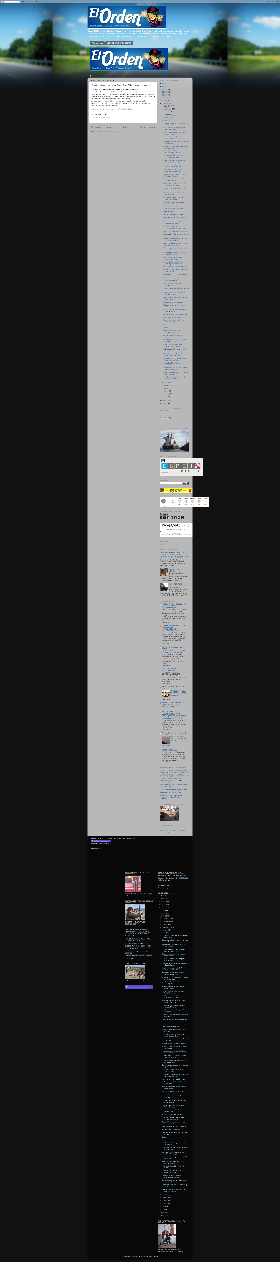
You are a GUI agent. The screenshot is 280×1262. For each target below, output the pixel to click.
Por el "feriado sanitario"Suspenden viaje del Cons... (175, 298)
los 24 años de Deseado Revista (174, 266)
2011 (164, 98)
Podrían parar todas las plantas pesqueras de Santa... (174, 184)
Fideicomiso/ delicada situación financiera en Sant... (174, 258)
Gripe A (166, 325)
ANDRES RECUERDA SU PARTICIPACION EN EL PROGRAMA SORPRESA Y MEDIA (174, 609)
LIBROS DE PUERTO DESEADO (119, 43)
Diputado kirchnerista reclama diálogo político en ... (173, 203)
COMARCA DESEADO (132, 958)
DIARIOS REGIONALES (133, 948)
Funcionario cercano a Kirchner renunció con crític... (174, 222)
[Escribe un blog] (124, 109)
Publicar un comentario (102, 118)
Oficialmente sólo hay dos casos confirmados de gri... (174, 340)
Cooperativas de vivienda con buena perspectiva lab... (176, 289)
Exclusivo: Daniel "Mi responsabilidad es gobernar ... (175, 227)
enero (166, 397)
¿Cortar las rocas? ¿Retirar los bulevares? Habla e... (174, 279)
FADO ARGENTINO (169, 669)
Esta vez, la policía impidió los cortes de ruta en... (173, 321)
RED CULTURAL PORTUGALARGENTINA (171, 712)
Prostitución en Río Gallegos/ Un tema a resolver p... (174, 198)
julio (165, 120)
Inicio (125, 127)
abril (165, 388)
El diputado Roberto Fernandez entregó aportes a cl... (174, 306)
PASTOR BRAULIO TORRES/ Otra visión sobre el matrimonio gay (178, 585)
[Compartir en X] (127, 109)
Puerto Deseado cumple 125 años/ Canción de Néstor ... (175, 239)
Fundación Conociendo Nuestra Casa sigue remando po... (174, 263)
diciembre (167, 106)
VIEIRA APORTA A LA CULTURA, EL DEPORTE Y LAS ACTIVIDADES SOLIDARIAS (137, 933)
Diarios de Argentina (165, 888)
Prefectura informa (169, 211)
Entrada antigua (147, 127)
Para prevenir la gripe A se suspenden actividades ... (173, 345)
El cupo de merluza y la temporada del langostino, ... (175, 147)
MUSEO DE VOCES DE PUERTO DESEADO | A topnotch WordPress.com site (173, 704)
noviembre (168, 109)
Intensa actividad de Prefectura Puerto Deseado (174, 293)
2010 (164, 101)
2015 (164, 86)
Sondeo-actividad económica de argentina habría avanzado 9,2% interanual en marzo (171, 778)
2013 (164, 92)
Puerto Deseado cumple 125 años (175, 231)
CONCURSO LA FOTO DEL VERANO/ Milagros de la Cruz (178, 738)
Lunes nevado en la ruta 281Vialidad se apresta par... (174, 207)
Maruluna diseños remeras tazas (136, 943)
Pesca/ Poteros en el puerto (173, 214)
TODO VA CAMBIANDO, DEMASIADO (170, 752)
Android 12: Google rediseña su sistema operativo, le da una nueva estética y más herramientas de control (174, 772)
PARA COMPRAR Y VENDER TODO (137, 938)
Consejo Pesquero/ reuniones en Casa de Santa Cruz (174, 138)
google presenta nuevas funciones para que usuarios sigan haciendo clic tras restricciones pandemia (173, 790)
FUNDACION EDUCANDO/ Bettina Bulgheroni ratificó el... (175, 359)
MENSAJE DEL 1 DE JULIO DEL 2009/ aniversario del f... (174, 354)
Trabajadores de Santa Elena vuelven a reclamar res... (173, 165)
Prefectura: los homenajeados (173, 302)
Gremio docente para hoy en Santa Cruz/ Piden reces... (175, 378)
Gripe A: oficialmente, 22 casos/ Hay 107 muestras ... (175, 373)
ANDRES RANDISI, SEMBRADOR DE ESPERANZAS (174, 605)
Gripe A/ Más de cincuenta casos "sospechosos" (174, 310)
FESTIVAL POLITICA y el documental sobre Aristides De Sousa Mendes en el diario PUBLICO (174, 716)
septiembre (168, 115)
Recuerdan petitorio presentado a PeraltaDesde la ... (175, 179)
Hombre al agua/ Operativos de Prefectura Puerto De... (174, 161)
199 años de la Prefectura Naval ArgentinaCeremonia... (174, 350)
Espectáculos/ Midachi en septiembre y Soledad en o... (174, 152)
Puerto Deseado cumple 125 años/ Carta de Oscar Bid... (175, 244)
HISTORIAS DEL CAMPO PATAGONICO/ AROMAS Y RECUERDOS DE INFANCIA (171, 631)
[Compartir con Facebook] (129, 109)
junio (166, 382)
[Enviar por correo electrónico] (122, 109)
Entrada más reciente (101, 127)
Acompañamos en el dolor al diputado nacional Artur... (173, 336)
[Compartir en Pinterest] (131, 109)
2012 (164, 95)
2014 (164, 89)
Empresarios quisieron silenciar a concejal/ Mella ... (174, 193)
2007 (164, 403)
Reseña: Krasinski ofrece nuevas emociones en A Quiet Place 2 (171, 796)
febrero (166, 394)
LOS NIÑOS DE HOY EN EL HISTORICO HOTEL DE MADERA (178, 692)
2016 (164, 83)
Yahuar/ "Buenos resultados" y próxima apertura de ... (173, 156)
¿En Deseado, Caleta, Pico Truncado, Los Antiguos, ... (173, 170)
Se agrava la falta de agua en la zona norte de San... (174, 128)
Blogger (155, 1256)
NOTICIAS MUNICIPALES (134, 941)
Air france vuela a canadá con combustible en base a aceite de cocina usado (173, 784)
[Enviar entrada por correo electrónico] (118, 109)
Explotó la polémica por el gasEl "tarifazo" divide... (174, 175)
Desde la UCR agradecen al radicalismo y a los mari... (173, 364)
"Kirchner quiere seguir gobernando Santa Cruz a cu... (175, 249)
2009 (164, 103)
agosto (166, 117)
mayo (166, 385)
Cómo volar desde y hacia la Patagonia (138, 955)
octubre (167, 112)
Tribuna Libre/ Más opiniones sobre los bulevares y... (175, 235)
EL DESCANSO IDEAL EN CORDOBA (138, 946)
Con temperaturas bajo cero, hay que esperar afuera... (174, 253)
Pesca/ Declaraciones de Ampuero (175, 314)
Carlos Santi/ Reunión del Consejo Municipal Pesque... (175, 368)
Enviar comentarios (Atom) (110, 132)
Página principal (97, 43)
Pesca (165, 327)
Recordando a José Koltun (172, 317)
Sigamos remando (168, 749)
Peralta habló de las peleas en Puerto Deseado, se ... (173, 331)
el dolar (166, 833)
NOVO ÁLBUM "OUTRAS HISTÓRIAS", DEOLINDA (170, 671)
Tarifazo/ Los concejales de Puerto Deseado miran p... (175, 189)
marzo (166, 391)
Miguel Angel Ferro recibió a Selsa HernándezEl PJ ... (175, 275)
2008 (164, 400)
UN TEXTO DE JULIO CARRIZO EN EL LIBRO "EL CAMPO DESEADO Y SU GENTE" (174, 652)
